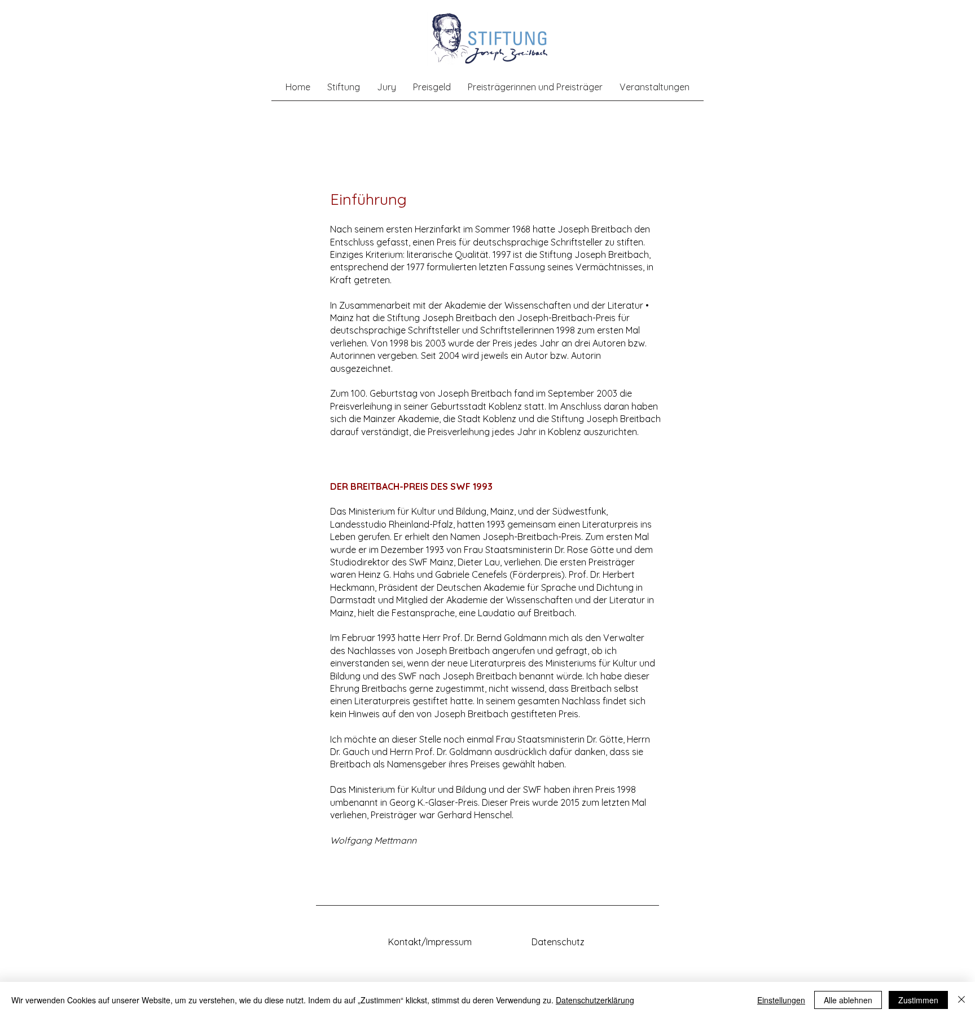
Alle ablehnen (848, 1000)
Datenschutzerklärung (595, 1000)
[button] (343, 87)
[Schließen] (961, 1000)
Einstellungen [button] (781, 1000)
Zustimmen (918, 1000)
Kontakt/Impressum (430, 941)
